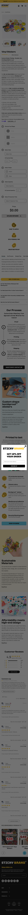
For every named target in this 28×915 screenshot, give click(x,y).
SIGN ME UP (14, 466)
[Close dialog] (25, 446)
